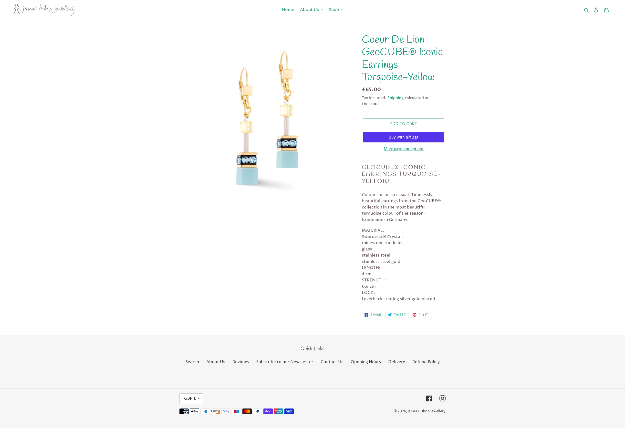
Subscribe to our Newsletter (284, 362)
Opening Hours (366, 362)
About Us (215, 362)
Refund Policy (426, 362)
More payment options (404, 148)
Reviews (240, 362)
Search (192, 362)
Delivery (396, 362)
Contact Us (332, 362)
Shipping (395, 98)
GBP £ (190, 398)
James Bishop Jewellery (427, 411)
